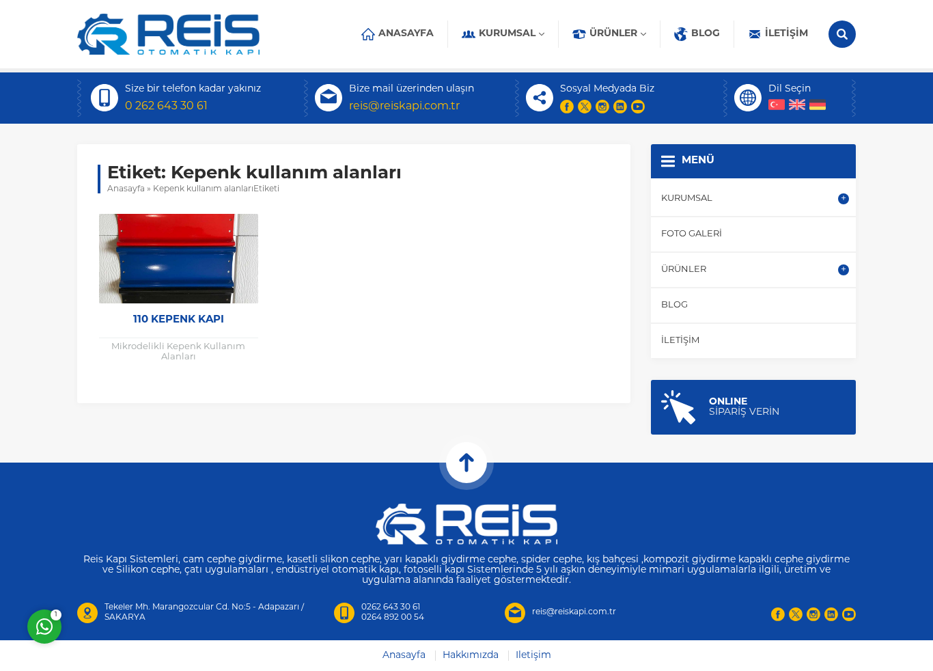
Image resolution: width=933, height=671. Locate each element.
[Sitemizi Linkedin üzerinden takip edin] (620, 106)
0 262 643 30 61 (166, 106)
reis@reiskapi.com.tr (404, 106)
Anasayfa (126, 189)
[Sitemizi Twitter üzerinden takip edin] (584, 106)
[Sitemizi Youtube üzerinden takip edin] (638, 106)
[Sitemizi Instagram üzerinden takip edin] (602, 106)
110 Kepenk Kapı (178, 320)
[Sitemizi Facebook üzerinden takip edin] (567, 106)
